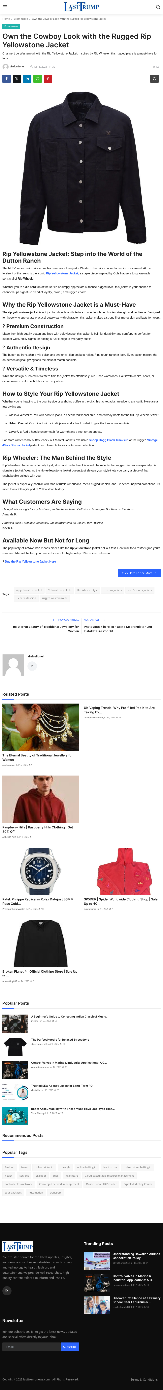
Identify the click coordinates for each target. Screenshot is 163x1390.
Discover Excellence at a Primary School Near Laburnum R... (137, 1300)
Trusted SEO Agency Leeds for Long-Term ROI (62, 1085)
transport (55, 1192)
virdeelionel (35, 656)
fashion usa (110, 1167)
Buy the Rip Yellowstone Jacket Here (30, 561)
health (9, 1175)
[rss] (7, 1290)
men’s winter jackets (140, 590)
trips (55, 1175)
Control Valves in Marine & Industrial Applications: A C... (69, 1062)
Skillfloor (41, 1175)
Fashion (9, 1167)
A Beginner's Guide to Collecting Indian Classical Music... (69, 1016)
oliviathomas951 (121, 1262)
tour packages (13, 1192)
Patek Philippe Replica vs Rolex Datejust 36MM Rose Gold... (38, 901)
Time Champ (38, 1113)
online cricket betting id (137, 1167)
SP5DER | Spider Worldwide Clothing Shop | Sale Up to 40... (120, 901)
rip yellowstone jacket (29, 590)
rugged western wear (54, 598)
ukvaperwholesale (93, 717)
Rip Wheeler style (87, 590)
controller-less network (18, 1184)
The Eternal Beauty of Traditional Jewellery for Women (45, 629)
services (24, 1175)
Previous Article (68, 619)
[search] (158, 7)
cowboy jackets (113, 590)
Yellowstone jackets (59, 590)
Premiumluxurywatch (13, 908)
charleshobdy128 (121, 1306)
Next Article (92, 619)
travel (24, 1167)
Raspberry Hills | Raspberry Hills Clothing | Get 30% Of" (37, 829)
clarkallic (35, 1090)
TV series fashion (26, 598)
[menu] (5, 7)
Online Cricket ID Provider (101, 1184)
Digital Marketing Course (137, 1184)
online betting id (86, 1167)
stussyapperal (38, 1043)
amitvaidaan (8, 764)
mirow (34, 1020)
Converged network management (59, 1184)
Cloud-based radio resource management (109, 1175)
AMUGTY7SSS (9, 836)
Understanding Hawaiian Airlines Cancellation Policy (136, 1256)
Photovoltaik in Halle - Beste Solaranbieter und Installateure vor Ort (118, 629)
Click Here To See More (137, 573)
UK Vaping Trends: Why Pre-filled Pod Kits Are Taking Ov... (119, 710)
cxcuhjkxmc (90, 908)
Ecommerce (21, 18)
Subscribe (70, 1347)
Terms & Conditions (144, 1379)
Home (6, 18)
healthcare (71, 1175)
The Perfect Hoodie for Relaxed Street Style (60, 1039)
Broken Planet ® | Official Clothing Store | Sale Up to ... (39, 973)
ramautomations (40, 1066)
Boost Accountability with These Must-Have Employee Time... (73, 1108)
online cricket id (44, 1167)
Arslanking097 (9, 981)
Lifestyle (65, 1167)
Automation (36, 1192)
